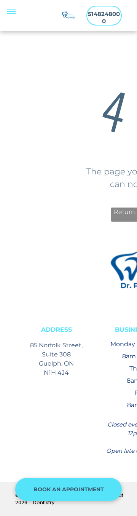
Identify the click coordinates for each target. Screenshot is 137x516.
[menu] (11, 11)
